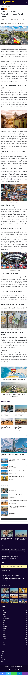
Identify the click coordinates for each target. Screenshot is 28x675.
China (4, 614)
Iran (3, 622)
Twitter (2, 562)
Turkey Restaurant (14, 556)
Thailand (4, 636)
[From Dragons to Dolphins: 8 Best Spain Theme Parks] (4, 461)
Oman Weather (13, 554)
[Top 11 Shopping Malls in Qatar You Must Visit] (23, 601)
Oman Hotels (22, 551)
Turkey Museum (5, 556)
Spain (9, 6)
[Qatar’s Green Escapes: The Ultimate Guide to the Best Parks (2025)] (14, 601)
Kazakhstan (5, 626)
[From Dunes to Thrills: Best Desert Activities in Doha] (21, 408)
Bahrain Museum (5, 549)
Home (3, 6)
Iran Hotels (22, 549)
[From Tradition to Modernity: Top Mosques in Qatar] (4, 478)
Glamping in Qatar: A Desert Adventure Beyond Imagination (20, 427)
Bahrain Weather (14, 549)
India (4, 620)
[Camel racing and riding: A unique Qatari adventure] (7, 421)
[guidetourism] (8, 2)
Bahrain (4, 612)
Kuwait (4, 628)
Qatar (4, 632)
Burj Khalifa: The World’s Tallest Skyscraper (12, 454)
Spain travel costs (7, 179)
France (4, 616)
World (6, 6)
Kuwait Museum (13, 551)
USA (4, 644)
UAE (4, 640)
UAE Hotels (13, 558)
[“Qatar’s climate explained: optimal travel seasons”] (5, 601)
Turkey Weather (5, 558)
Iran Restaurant (5, 551)
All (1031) (14, 519)
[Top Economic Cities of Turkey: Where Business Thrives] (4, 472)
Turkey (4, 638)
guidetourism (4, 23)
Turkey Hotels (22, 554)
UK (3, 642)
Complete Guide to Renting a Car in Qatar (18, 488)
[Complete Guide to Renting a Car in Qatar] (7, 408)
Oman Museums (5, 554)
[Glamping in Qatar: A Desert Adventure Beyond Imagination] (21, 421)
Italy (4, 624)
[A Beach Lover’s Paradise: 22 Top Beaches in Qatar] (4, 513)
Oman (4, 630)
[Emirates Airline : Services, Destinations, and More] (4, 466)
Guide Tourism (17, 666)
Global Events (6, 618)
